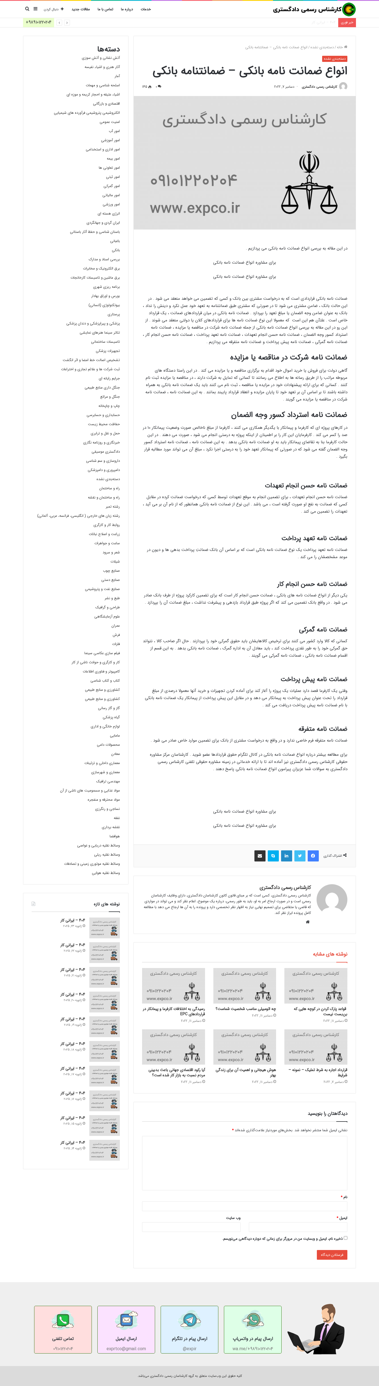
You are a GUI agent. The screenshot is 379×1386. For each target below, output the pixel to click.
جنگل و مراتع (110, 397)
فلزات (116, 644)
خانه (340, 47)
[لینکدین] (286, 855)
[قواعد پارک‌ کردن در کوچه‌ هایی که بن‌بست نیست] (315, 986)
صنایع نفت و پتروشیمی (102, 589)
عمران (116, 626)
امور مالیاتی (111, 195)
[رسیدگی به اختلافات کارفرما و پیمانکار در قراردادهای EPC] (173, 986)
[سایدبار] (35, 9)
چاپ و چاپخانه (109, 406)
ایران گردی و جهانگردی (103, 223)
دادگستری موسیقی (106, 452)
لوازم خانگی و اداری (105, 726)
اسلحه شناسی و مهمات (103, 85)
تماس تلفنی (63, 1338)
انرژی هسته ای (109, 213)
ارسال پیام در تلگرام (189, 1338)
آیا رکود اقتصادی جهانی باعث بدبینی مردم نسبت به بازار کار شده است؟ (176, 1072)
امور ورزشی (111, 204)
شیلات (115, 562)
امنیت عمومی (110, 122)
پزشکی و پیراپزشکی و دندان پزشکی (93, 323)
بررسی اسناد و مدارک (104, 259)
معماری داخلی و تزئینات (102, 763)
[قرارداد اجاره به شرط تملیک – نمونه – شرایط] (315, 1047)
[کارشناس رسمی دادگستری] (314, 9)
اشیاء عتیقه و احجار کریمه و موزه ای (93, 94)
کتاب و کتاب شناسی (105, 681)
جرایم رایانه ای (109, 378)
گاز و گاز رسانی (109, 708)
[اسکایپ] (273, 855)
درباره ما (127, 9)
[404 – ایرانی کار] (104, 928)
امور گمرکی (111, 186)
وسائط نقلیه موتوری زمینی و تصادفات (92, 864)
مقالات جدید (81, 9)
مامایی (115, 736)
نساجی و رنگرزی (107, 809)
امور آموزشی (110, 140)
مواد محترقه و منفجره (104, 800)
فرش (116, 635)
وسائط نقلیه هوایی (106, 873)
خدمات (146, 9)
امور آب (114, 131)
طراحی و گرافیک (107, 607)
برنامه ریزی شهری (106, 287)
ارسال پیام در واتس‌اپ (253, 1338)
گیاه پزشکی (111, 717)
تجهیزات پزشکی (108, 351)
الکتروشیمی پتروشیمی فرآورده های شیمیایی (87, 113)
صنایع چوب (111, 571)
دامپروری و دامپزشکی (104, 470)
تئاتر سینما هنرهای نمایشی (100, 333)
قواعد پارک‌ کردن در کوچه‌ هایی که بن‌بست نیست (320, 1011)
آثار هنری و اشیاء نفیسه (102, 67)
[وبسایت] (307, 922)
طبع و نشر (112, 598)
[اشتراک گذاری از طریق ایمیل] (260, 855)
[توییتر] (299, 855)
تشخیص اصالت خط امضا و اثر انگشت (91, 360)
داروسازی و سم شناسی (103, 461)
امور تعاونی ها (109, 168)
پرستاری (114, 314)
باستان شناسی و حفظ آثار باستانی (95, 232)
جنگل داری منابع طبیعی (102, 387)
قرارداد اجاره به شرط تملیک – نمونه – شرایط (318, 1072)
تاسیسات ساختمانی (105, 342)
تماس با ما (105, 9)
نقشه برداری (111, 827)
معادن (115, 754)
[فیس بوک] (313, 855)
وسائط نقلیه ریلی (107, 855)
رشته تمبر (113, 507)
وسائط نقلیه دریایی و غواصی (98, 845)
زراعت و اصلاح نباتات (104, 534)
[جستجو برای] (27, 9)
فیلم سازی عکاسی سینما (102, 653)
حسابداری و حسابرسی (103, 415)
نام (344, 1197)
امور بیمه (113, 159)
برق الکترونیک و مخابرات (101, 268)
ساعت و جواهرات (107, 543)
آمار (117, 76)
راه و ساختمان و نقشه (104, 497)
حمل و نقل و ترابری (105, 433)
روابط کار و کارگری (107, 525)
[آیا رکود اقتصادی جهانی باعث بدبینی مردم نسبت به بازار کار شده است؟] (173, 1047)
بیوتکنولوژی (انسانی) (104, 305)
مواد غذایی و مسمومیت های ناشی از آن (90, 790)
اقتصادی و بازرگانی (106, 104)
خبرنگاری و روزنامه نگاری (101, 442)
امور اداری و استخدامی (103, 149)
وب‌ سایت (233, 1218)
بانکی (116, 250)
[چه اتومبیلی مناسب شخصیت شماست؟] (244, 986)
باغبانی (115, 241)
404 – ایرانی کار (323, 22)
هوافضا (115, 836)
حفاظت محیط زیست (104, 424)
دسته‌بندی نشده (322, 47)
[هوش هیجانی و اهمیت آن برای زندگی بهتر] (244, 1047)
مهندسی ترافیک (108, 781)
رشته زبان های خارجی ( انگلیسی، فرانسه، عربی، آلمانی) (78, 516)
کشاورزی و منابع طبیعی (102, 690)
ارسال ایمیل (126, 1338)
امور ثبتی (113, 177)
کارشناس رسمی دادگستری (319, 86)
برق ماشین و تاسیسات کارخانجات (95, 278)
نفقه (117, 818)
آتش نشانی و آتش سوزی (101, 58)
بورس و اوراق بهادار (105, 296)
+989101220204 (38, 22)
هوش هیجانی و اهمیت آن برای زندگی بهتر (246, 1072)
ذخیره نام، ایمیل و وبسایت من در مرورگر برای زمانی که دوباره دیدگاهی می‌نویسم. (282, 1239)
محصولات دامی (108, 745)
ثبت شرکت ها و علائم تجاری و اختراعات (90, 369)
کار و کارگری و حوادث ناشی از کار (96, 662)
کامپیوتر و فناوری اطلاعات (101, 671)
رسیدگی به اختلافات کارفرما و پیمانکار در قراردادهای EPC (174, 1011)
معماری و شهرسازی (105, 772)
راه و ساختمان (109, 488)
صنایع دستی (110, 580)
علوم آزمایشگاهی (107, 616)
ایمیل (342, 1218)
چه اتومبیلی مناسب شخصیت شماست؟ (246, 1009)
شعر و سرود (111, 552)
